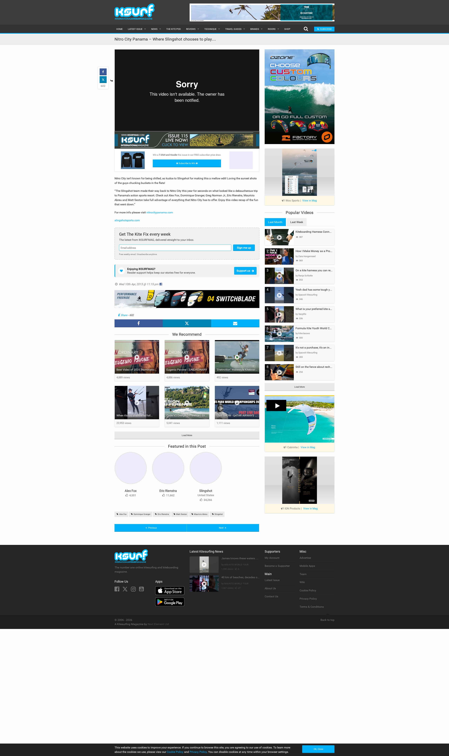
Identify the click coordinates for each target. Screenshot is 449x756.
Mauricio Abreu (200, 514)
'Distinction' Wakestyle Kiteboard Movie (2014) (238, 369)
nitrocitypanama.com (159, 212)
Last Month (275, 222)
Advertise (305, 557)
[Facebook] (117, 590)
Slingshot (205, 491)
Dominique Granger (141, 514)
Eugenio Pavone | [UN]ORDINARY (186, 369)
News (154, 29)
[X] (125, 590)
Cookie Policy (308, 590)
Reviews (191, 29)
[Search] (305, 29)
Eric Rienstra (168, 491)
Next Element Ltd (158, 624)
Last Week (296, 222)
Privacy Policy (308, 598)
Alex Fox (131, 491)
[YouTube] (141, 590)
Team (303, 574)
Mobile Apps (307, 566)
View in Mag (309, 200)
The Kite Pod (173, 29)
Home (119, 29)
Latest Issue (135, 29)
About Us (270, 588)
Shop (287, 29)
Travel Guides (233, 29)
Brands (254, 29)
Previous (152, 527)
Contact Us (271, 596)
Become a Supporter (277, 566)
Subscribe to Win (187, 163)
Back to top (327, 620)
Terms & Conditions (312, 606)
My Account (272, 557)
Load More (187, 435)
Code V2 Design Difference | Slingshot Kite (187, 415)
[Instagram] (133, 590)
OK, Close (318, 749)
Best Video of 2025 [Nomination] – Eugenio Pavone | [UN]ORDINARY (137, 369)
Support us (243, 270)
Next (221, 527)
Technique (210, 29)
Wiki (302, 582)
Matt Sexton (181, 514)
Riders (272, 29)
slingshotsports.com (127, 220)
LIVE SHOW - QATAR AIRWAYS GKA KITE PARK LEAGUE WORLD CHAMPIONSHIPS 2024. (238, 415)
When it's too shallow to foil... (134, 415)
